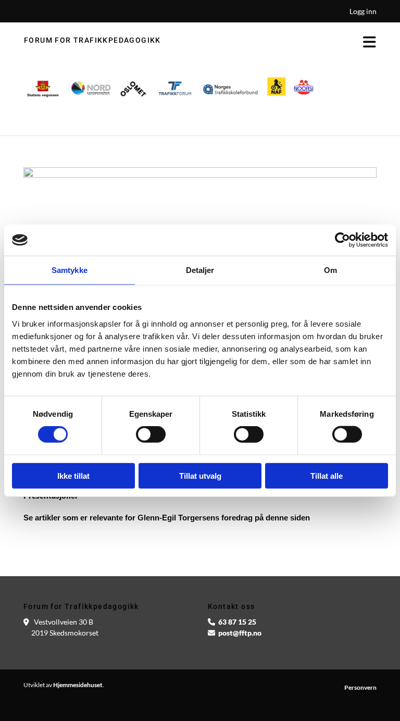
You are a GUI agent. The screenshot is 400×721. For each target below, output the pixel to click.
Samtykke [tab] (70, 270)
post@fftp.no (239, 632)
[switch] (151, 434)
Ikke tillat (73, 475)
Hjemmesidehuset (78, 685)
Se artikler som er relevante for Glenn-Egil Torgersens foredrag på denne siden (166, 517)
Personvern (360, 687)
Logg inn (363, 11)
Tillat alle (326, 475)
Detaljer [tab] (200, 270)
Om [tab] (330, 270)
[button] (277, 43)
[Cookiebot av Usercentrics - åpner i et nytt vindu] (342, 240)
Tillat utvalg (200, 475)
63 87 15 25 (237, 621)
